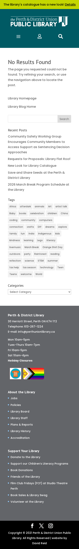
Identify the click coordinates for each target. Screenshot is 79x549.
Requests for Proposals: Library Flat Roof (39, 159)
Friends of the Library (25, 477)
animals (39, 206)
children (52, 213)
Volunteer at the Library (27, 502)
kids (57, 233)
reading (54, 254)
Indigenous (44, 233)
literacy (51, 240)
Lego (40, 240)
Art (50, 206)
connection (16, 226)
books (22, 213)
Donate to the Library (25, 457)
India (31, 233)
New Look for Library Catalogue (32, 165)
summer (53, 260)
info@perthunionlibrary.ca (36, 332)
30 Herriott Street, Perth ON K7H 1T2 (32, 321)
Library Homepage (22, 98)
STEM (41, 260)
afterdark (25, 206)
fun (23, 233)
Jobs (14, 398)
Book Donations (22, 470)
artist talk (61, 206)
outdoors (14, 254)
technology (46, 267)
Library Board (20, 411)
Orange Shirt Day (53, 247)
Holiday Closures (20, 360)
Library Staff (19, 418)
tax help (14, 267)
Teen (60, 267)
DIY (39, 226)
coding (13, 220)
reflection (15, 260)
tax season (29, 267)
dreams (49, 226)
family (13, 233)
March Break (32, 247)
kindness (14, 240)
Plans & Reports (22, 425)
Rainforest (40, 254)
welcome (26, 274)
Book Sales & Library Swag (29, 495)
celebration (37, 213)
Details (70, 4)
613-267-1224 (33, 326)
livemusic (15, 247)
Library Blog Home (22, 106)
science (29, 260)
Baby (12, 213)
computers (45, 220)
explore (62, 226)
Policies (16, 405)
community (28, 220)
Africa (12, 206)
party (27, 254)
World (38, 274)
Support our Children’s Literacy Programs (39, 464)
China (64, 213)
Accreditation (20, 438)
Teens (13, 274)
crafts (30, 226)
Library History (20, 431)
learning (28, 240)
